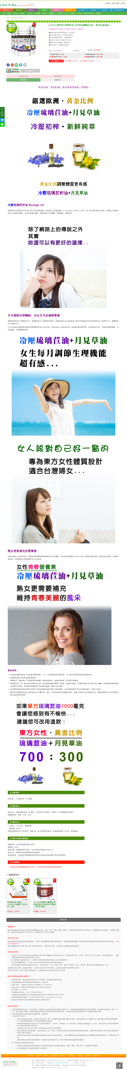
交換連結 (88, 1055)
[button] (33, 40)
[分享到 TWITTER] (21, 65)
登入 (124, 3)
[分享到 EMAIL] (25, 65)
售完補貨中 (30, 71)
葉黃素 (15, 13)
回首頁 (108, 3)
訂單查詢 (82, 10)
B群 (3, 13)
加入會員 (116, 3)
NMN (79, 13)
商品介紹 (23, 80)
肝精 (66, 13)
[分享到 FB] (8, 65)
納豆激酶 (37, 13)
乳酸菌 (9, 13)
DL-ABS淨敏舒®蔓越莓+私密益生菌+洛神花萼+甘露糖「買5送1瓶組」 (45, 904)
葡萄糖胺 (60, 13)
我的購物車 (119, 10)
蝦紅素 (22, 13)
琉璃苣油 (73, 13)
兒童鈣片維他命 (88, 13)
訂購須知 (105, 10)
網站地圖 (96, 1055)
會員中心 (57, 10)
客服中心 (70, 10)
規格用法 (58, 80)
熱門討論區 (71, 1055)
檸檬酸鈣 (52, 13)
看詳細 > (99, 61)
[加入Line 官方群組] (119, 1065)
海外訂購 (93, 10)
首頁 (7, 17)
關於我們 (6, 10)
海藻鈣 (44, 13)
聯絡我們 (80, 1055)
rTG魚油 (29, 13)
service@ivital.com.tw (61, 1062)
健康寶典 (19, 10)
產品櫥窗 (44, 10)
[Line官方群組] (2, 124)
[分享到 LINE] (16, 65)
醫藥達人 (32, 10)
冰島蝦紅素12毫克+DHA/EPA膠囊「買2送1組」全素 (17, 904)
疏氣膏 (98, 13)
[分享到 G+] (12, 65)
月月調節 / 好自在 (17, 17)
